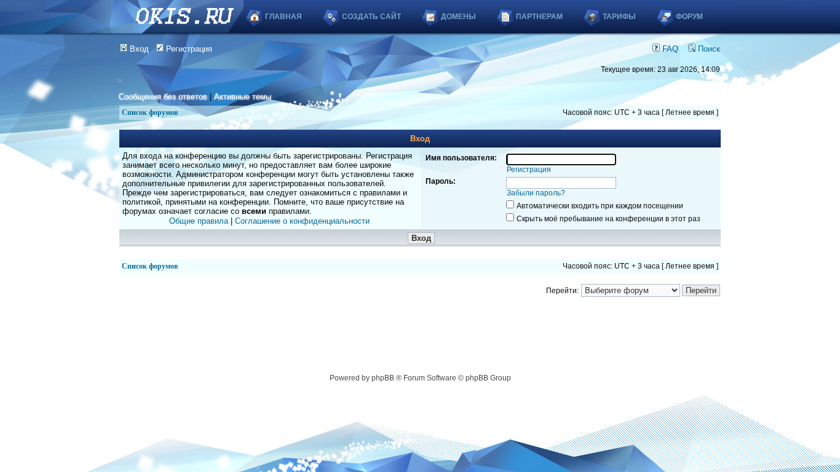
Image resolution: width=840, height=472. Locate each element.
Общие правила (198, 221)
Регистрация (188, 48)
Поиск (707, 48)
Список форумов (150, 112)
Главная (283, 16)
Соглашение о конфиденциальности (302, 221)
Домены (458, 16)
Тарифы (619, 16)
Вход (138, 48)
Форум (689, 16)
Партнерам (539, 16)
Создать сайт (371, 16)
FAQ (669, 48)
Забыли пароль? (536, 193)
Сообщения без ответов (163, 96)
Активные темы (242, 96)
